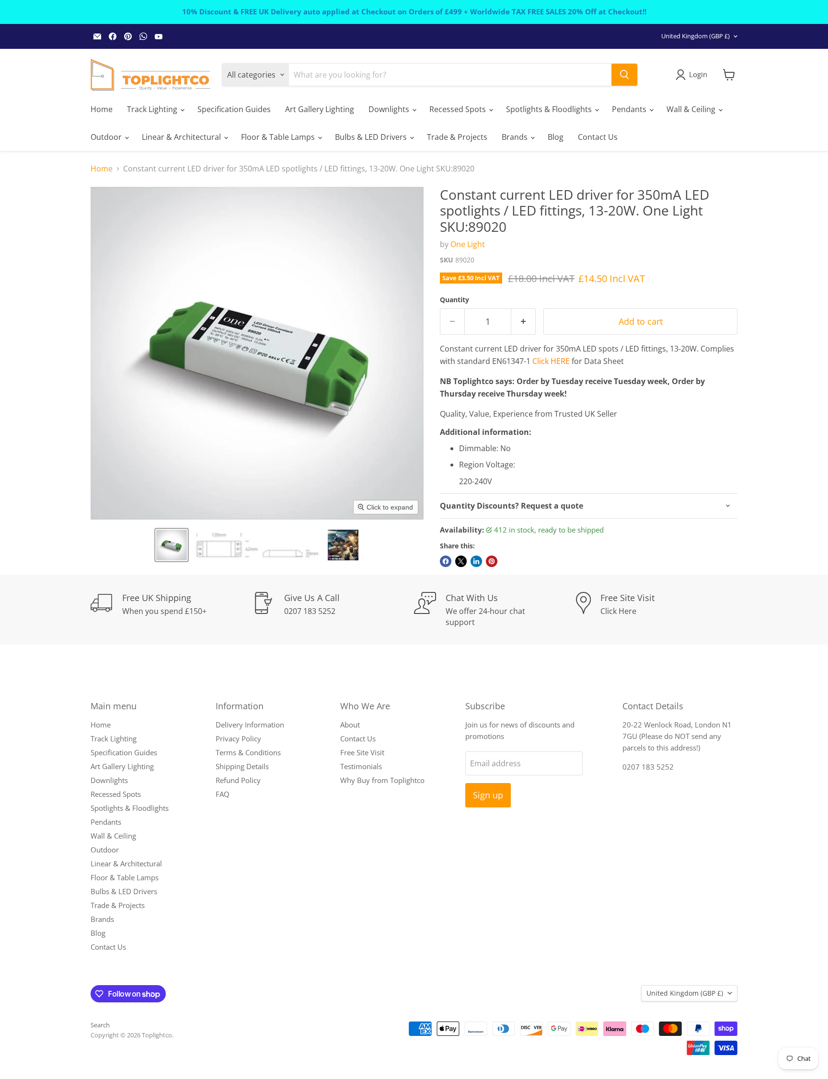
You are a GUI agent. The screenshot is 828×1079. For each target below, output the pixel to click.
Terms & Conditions (248, 752)
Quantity (454, 300)
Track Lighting (153, 109)
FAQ (223, 794)
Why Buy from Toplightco (382, 780)
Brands (515, 137)
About (350, 724)
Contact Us (598, 137)
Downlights (389, 109)
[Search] (624, 75)
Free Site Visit (362, 752)
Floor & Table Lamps (279, 137)
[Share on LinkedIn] (476, 561)
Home (102, 109)
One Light (467, 244)
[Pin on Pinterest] (491, 561)
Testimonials (361, 766)
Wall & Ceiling (692, 109)
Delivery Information (250, 724)
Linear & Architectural (182, 137)
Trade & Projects (457, 137)
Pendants (630, 109)
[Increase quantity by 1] (523, 321)
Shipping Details (242, 766)
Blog (556, 137)
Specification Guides (234, 109)
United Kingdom (695, 36)
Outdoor (107, 137)
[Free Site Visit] (657, 609)
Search (100, 1025)
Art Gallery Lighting (319, 109)
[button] (171, 545)
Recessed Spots (458, 109)
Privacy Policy (238, 738)
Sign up (488, 795)
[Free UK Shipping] (172, 609)
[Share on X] (461, 561)
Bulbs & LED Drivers (372, 137)
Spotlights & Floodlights (550, 109)
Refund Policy (238, 780)
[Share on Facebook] (445, 561)
